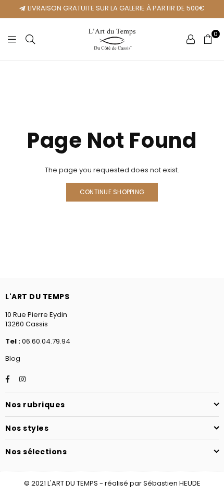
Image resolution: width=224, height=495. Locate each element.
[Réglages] (191, 39)
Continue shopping (112, 191)
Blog (12, 358)
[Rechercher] (30, 39)
